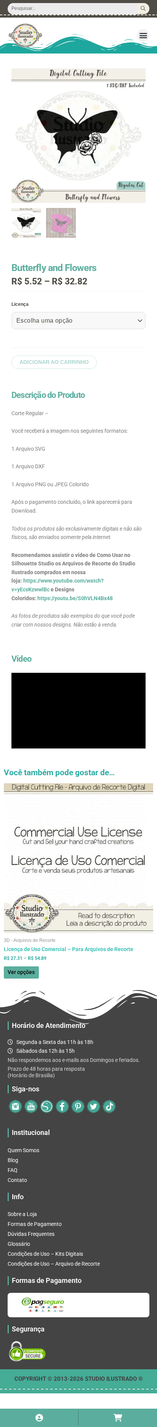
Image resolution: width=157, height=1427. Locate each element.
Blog (13, 1160)
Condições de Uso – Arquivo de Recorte (54, 1264)
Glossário (19, 1244)
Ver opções (21, 972)
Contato (17, 1180)
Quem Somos (23, 1150)
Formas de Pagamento (35, 1224)
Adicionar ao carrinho (54, 362)
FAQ (13, 1170)
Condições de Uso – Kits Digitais (45, 1254)
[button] (143, 35)
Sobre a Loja (22, 1214)
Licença (20, 304)
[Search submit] (143, 8)
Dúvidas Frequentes (31, 1234)
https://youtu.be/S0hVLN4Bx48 (75, 598)
